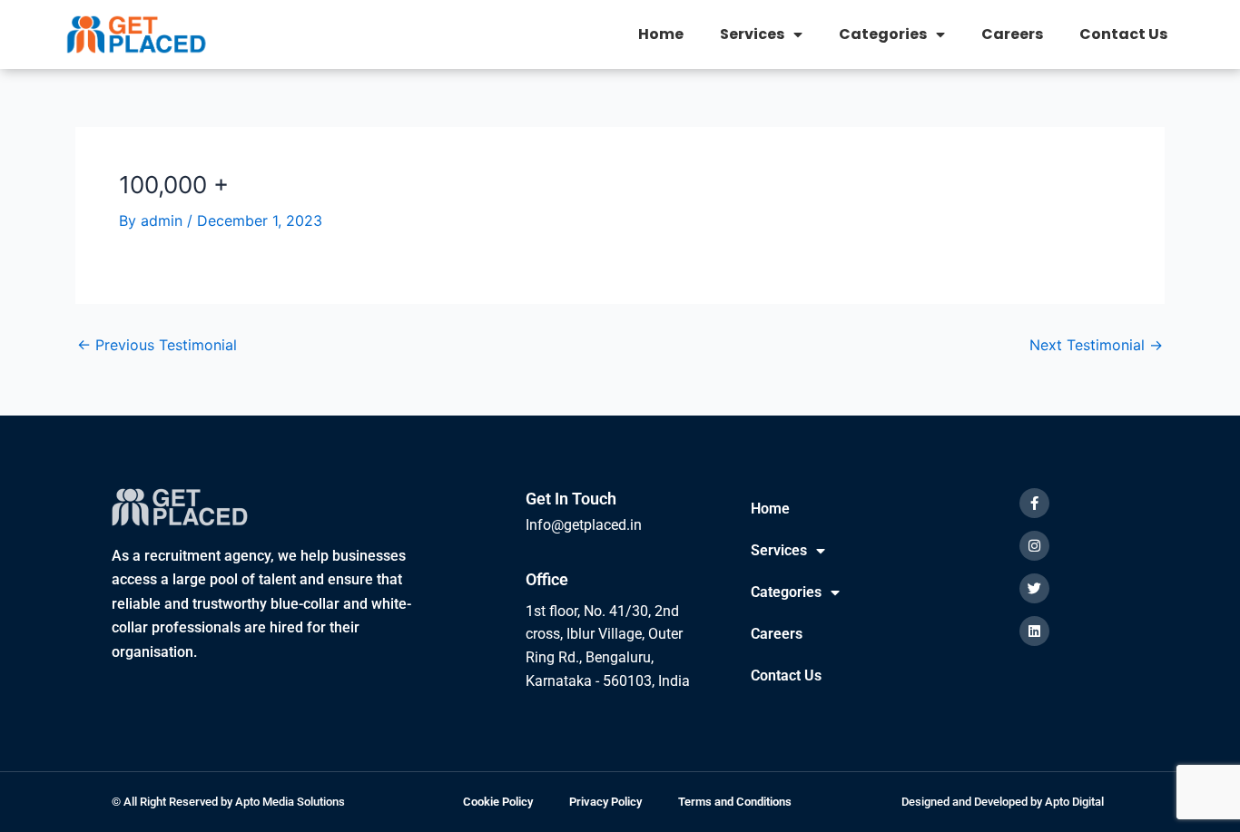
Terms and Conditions (735, 801)
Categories (883, 34)
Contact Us (1123, 34)
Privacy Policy (605, 801)
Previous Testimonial (157, 345)
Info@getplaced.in (584, 524)
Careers (1012, 34)
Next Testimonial (1096, 345)
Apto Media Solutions (290, 801)
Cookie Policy (498, 801)
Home (661, 34)
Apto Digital (1074, 801)
